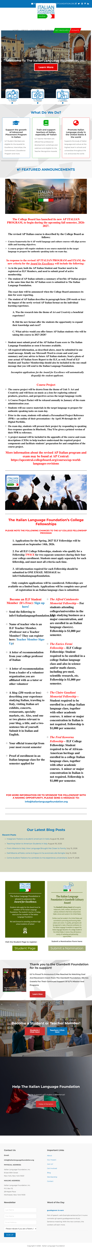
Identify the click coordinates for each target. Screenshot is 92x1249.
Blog (49, 1173)
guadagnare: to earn (55, 1210)
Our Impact (51, 1160)
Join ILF (50, 1164)
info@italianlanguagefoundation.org (46, 801)
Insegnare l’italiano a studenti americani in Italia (28, 839)
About (49, 1156)
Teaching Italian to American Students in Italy (27, 844)
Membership (52, 1177)
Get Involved (52, 1168)
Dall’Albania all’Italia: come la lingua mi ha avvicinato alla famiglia (36, 853)
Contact (50, 1181)
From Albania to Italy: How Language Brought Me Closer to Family (36, 848)
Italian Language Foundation (53, 1246)
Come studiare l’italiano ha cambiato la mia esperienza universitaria (37, 858)
